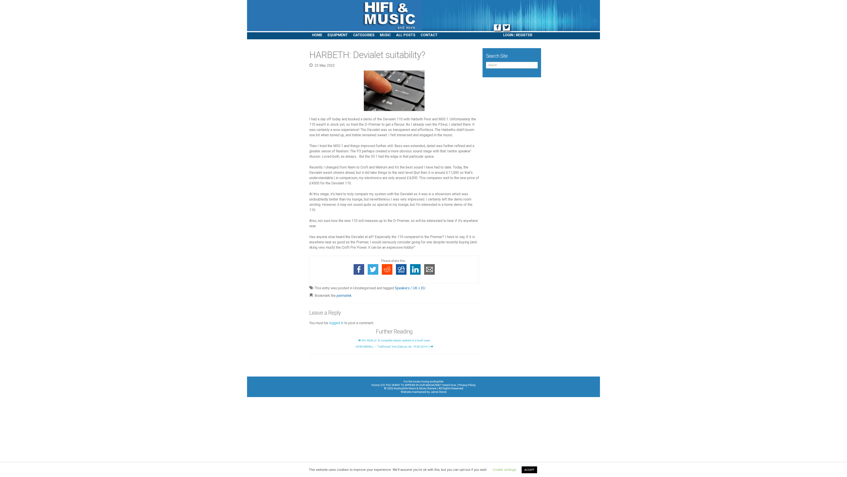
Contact (429, 35)
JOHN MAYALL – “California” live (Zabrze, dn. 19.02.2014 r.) (392, 346)
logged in (336, 323)
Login (508, 35)
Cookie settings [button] (504, 470)
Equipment (338, 35)
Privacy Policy (467, 385)
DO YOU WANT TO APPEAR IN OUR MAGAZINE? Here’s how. (419, 385)
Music (385, 35)
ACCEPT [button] (529, 469)
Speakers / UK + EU (410, 288)
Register (524, 35)
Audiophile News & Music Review (423, 16)
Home (317, 35)
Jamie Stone (438, 392)
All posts (405, 35)
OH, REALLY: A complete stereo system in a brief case (395, 340)
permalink (344, 295)
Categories (364, 35)
